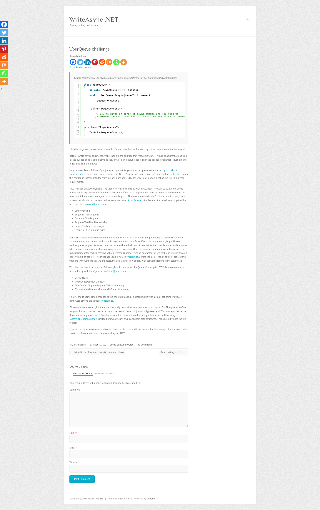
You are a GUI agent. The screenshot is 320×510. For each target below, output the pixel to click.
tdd (132, 344)
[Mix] (109, 62)
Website (73, 462)
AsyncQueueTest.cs (97, 204)
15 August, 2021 (98, 344)
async (113, 344)
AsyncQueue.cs (136, 200)
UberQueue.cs (96, 271)
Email (73, 447)
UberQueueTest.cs (118, 271)
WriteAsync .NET (93, 19)
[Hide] (1, 88)
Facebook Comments (104, 373)
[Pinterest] (94, 62)
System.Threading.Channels (84, 318)
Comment (75, 389)
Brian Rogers (80, 344)
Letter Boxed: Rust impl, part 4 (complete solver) (97, 352)
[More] (123, 62)
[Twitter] (80, 62)
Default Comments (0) (83, 373)
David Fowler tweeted (80, 67)
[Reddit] (102, 62)
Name (73, 432)
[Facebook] (73, 62)
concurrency (123, 344)
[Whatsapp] (116, 62)
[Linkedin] (87, 62)
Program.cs (132, 256)
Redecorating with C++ (174, 352)
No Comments (144, 344)
